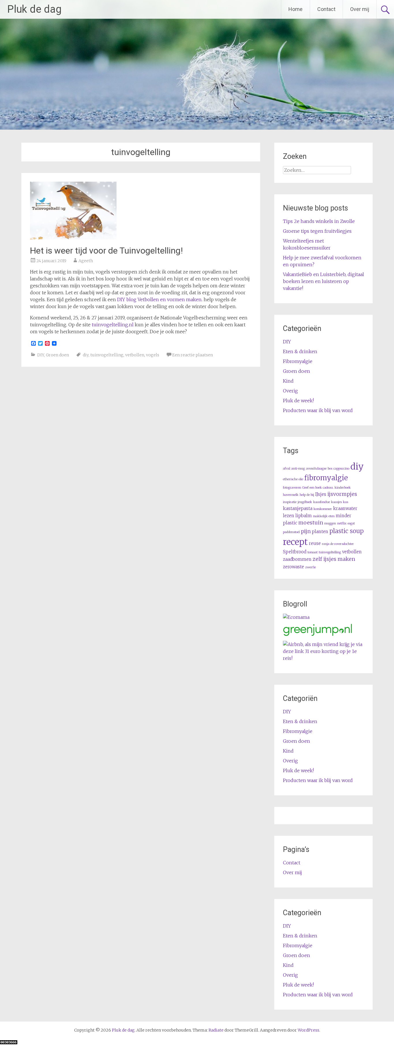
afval (286, 468)
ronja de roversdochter (338, 544)
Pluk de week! (298, 400)
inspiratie (290, 502)
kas (345, 502)
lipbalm (303, 515)
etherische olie (293, 479)
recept (295, 542)
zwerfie (310, 567)
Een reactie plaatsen (192, 355)
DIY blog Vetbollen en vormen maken (159, 299)
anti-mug (298, 468)
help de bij (307, 495)
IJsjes (320, 494)
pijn (306, 531)
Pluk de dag (34, 9)
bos (330, 468)
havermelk (291, 495)
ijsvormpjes (342, 494)
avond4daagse (316, 468)
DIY (40, 355)
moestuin (310, 522)
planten (320, 531)
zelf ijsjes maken (334, 559)
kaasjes (336, 502)
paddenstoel (291, 532)
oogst (351, 523)
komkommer (323, 509)
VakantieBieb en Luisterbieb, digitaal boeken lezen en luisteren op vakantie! (323, 281)
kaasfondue (321, 502)
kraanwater (345, 508)
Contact (326, 9)
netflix (341, 523)
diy (86, 355)
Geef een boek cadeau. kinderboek (326, 488)
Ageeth (85, 260)
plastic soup (346, 531)
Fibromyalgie (297, 361)
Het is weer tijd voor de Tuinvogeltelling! (106, 250)
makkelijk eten (324, 516)
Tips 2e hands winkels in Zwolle (319, 221)
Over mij (359, 9)
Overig (290, 391)
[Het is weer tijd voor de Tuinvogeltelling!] (73, 238)
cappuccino (341, 468)
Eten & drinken (300, 351)
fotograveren (292, 488)
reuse (315, 543)
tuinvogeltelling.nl (113, 324)
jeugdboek (305, 502)
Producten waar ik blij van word (318, 410)
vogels (152, 355)
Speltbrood (294, 551)
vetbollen (134, 355)
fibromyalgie (326, 478)
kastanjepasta (297, 508)
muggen (330, 523)
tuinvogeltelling (106, 355)
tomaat (312, 552)
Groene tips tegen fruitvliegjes (317, 231)
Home (295, 9)
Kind (288, 381)
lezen (288, 515)
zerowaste (293, 566)
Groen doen (57, 355)
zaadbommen (297, 559)
